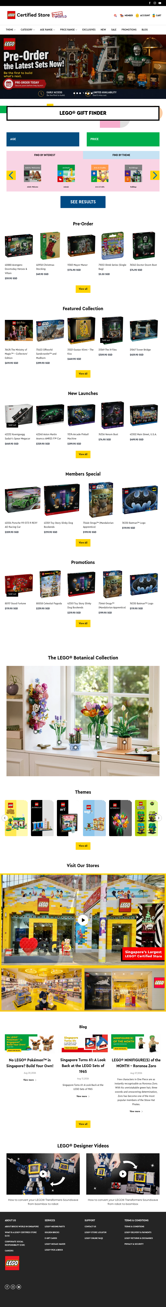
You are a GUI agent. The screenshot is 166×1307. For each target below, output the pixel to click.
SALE (113, 29)
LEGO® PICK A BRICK (54, 1250)
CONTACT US (90, 1226)
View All (83, 373)
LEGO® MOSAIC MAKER (55, 1244)
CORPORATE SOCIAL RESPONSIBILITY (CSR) (15, 1243)
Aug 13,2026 (83, 1079)
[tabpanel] (83, 67)
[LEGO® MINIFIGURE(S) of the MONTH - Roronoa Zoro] (136, 1044)
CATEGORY (26, 29)
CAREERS (9, 1251)
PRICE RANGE (67, 29)
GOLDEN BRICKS (52, 1232)
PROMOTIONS (129, 29)
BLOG (145, 29)
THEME (9, 29)
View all (83, 289)
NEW (103, 29)
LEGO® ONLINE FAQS (94, 1238)
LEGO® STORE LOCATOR (96, 1232)
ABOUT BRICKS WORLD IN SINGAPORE (22, 1226)
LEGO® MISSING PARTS (55, 1226)
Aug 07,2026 (136, 1073)
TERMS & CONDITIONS (134, 1226)
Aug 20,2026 (30, 1073)
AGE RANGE (46, 29)
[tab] (74, 93)
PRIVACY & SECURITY (133, 1244)
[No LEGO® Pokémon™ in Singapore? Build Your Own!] (30, 1044)
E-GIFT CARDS (51, 1238)
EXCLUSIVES (88, 29)
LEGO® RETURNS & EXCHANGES (138, 1238)
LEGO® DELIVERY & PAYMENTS (137, 1232)
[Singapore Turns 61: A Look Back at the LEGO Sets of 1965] (83, 1043)
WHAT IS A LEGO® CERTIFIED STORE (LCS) (21, 1234)
